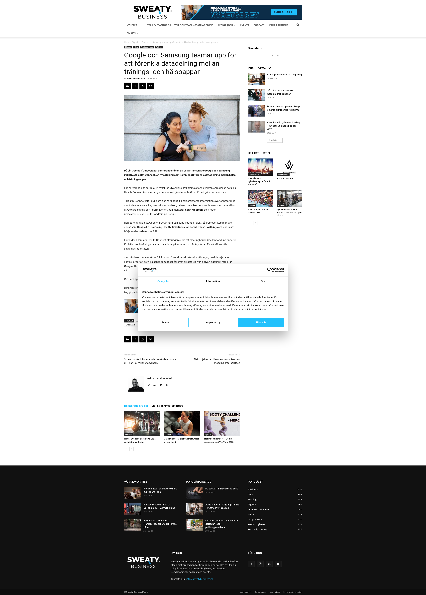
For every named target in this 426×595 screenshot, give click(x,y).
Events (244, 25)
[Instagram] (150, 385)
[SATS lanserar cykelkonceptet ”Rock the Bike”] (260, 167)
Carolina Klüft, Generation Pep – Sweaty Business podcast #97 (283, 126)
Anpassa (211, 322)
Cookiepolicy (245, 592)
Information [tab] (213, 281)
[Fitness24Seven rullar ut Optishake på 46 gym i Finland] (132, 509)
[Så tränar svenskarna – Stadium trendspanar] (256, 95)
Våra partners (278, 25)
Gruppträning (254, 174)
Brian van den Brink (136, 78)
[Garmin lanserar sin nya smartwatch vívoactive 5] (182, 423)
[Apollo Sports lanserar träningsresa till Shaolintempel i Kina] (132, 525)
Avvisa (165, 322)
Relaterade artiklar (136, 405)
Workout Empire (285, 178)
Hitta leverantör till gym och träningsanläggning (179, 25)
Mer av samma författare (167, 405)
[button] (298, 25)
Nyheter (131, 25)
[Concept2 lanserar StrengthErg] (256, 79)
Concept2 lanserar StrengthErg (284, 74)
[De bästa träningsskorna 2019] (194, 493)
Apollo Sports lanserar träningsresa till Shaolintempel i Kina (160, 524)
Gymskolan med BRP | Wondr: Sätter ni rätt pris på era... (289, 212)
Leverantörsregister (292, 592)
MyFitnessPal (131, 324)
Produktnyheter (147, 47)
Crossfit (252, 205)
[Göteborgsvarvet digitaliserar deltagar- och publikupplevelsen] (194, 525)
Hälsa (136, 47)
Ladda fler (273, 140)
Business (128, 434)
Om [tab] (263, 281)
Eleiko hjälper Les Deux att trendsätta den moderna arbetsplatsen (217, 361)
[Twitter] (168, 385)
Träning (159, 47)
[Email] (150, 86)
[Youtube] (278, 564)
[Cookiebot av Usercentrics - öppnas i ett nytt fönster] (269, 270)
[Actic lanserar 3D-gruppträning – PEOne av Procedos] (194, 509)
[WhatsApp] (142, 86)
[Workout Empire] (289, 167)
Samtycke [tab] (163, 281)
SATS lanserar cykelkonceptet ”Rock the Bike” (259, 181)
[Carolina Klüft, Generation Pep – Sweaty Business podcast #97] (256, 127)
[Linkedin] (127, 86)
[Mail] (162, 385)
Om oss (131, 33)
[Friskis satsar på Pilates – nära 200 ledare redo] (132, 493)
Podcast (259, 25)
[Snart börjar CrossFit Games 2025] (260, 198)
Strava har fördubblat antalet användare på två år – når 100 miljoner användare (150, 361)
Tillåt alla (261, 322)
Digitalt (135, 42)
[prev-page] (126, 449)
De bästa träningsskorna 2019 (221, 488)
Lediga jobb (225, 25)
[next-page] (131, 449)
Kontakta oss (260, 592)
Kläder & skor (283, 174)
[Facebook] (135, 86)
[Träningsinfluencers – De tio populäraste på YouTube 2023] (222, 423)
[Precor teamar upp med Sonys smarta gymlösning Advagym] (256, 111)
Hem (126, 42)
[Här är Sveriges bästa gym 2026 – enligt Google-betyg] (142, 423)
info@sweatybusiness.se (199, 579)
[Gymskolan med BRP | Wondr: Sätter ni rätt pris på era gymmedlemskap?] (289, 198)
